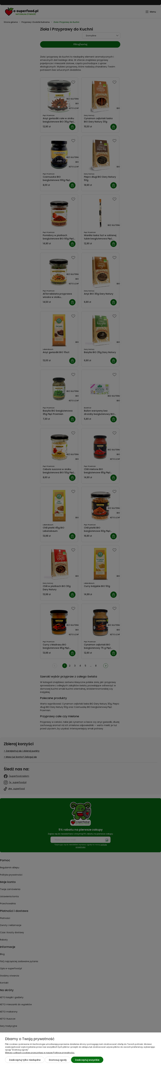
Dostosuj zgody (58, 1059)
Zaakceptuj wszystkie (87, 1059)
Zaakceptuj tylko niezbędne (25, 1059)
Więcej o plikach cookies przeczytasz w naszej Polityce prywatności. (40, 1052)
